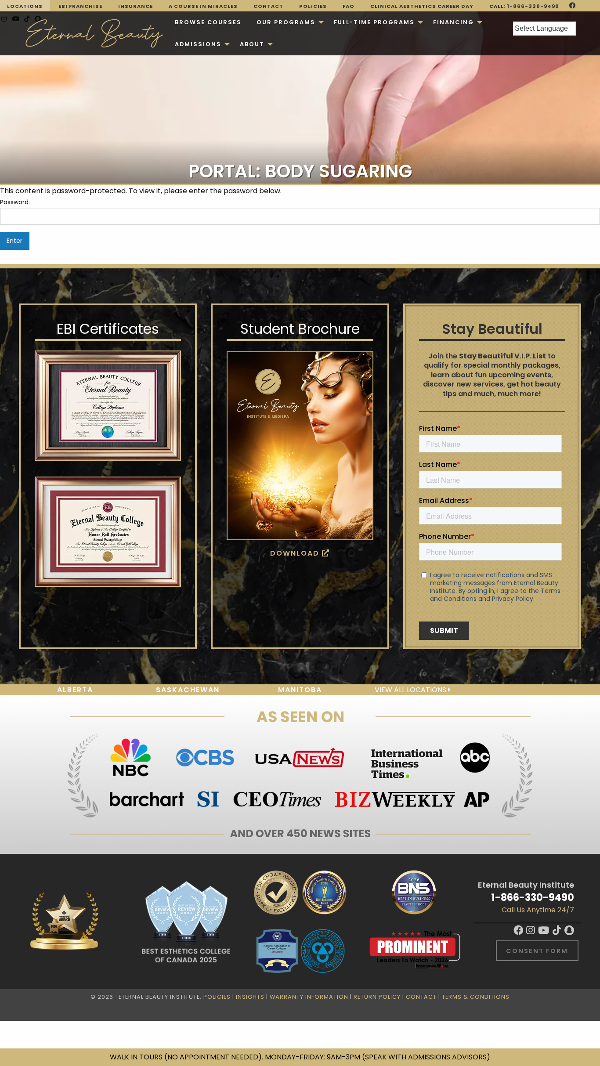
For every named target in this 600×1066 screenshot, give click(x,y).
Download (296, 553)
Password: (15, 202)
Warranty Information (309, 997)
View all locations (411, 690)
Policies (313, 6)
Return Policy (377, 997)
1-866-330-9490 (532, 897)
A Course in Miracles (203, 6)
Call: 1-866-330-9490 (524, 6)
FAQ (348, 6)
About (252, 44)
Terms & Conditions (476, 997)
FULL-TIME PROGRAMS (374, 22)
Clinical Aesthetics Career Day (421, 6)
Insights (250, 997)
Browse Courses (208, 22)
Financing (453, 22)
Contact (268, 6)
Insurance (135, 6)
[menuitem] (208, 22)
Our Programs (286, 22)
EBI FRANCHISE (80, 6)
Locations (25, 6)
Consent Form (537, 951)
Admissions (198, 44)
